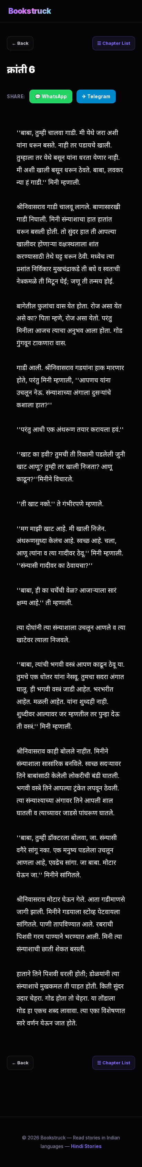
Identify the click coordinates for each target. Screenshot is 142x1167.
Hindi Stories (86, 1146)
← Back (20, 43)
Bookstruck (29, 11)
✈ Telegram (96, 96)
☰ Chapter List (113, 43)
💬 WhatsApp (51, 96)
